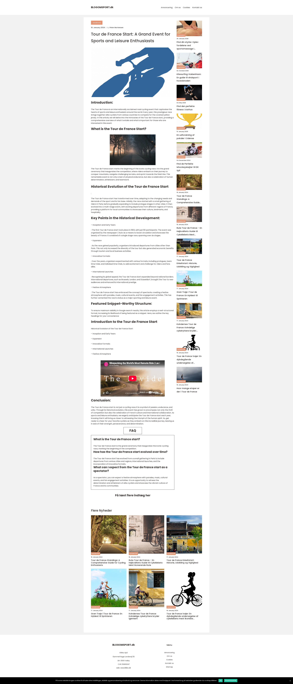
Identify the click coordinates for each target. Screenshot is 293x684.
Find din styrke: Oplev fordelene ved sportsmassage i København (187, 45)
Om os (178, 7)
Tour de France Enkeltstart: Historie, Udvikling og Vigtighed (188, 263)
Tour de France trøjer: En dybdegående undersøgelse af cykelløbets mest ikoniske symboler (189, 359)
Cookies (186, 7)
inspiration (181, 35)
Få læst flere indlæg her (132, 495)
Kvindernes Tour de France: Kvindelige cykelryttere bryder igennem (186, 327)
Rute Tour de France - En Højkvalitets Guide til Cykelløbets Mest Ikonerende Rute (189, 231)
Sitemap (169, 667)
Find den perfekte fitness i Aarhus (186, 108)
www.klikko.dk (125, 668)
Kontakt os (197, 7)
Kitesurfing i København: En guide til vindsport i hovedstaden (189, 77)
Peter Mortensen (116, 27)
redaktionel (97, 23)
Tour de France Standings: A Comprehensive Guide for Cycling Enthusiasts (188, 199)
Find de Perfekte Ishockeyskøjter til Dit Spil (188, 167)
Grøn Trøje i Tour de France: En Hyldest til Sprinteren (187, 295)
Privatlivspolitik (230, 680)
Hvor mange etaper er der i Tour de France (188, 390)
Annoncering (166, 7)
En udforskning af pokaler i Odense (185, 137)
